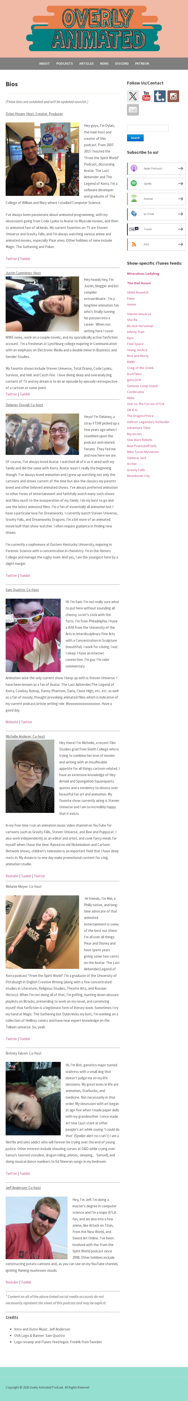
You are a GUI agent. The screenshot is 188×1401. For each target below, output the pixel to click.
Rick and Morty (138, 356)
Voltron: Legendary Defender (148, 422)
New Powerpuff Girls (142, 446)
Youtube (12, 876)
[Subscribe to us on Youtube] (146, 96)
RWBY (131, 362)
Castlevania (135, 392)
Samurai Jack (136, 458)
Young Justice (137, 350)
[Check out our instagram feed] (173, 96)
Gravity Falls (136, 470)
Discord (122, 63)
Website (12, 722)
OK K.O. (132, 410)
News (104, 63)
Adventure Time (138, 428)
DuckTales (134, 374)
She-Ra (132, 320)
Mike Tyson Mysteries (143, 452)
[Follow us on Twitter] (133, 96)
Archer (132, 464)
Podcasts (64, 63)
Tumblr (25, 258)
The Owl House (139, 283)
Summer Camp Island (142, 386)
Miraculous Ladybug (143, 273)
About (44, 63)
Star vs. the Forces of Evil (145, 404)
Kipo (130, 338)
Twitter (11, 258)
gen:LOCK (134, 380)
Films (131, 298)
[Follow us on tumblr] (160, 96)
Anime (131, 304)
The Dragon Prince (140, 416)
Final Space (135, 344)
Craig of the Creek (140, 368)
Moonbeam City (138, 476)
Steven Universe (139, 314)
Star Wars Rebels (139, 440)
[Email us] (133, 110)
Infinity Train (135, 332)
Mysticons (134, 434)
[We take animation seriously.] (94, 28)
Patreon (142, 63)
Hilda (130, 398)
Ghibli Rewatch (138, 292)
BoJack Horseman (140, 326)
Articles (86, 63)
